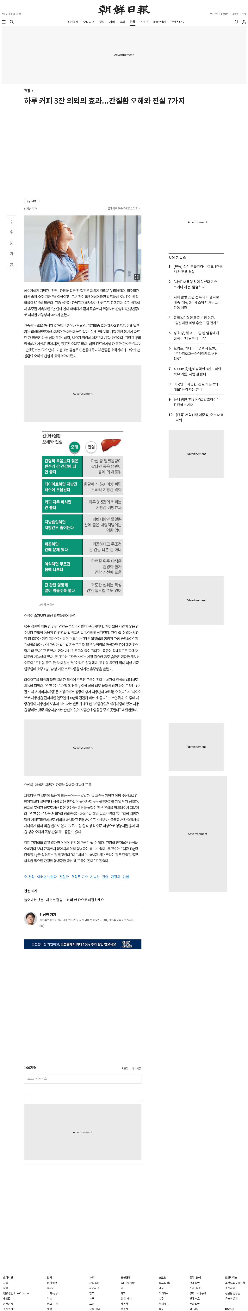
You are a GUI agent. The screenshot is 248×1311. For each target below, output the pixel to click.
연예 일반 (194, 1283)
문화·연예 (195, 1277)
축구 (161, 1298)
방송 (198, 1288)
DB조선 (229, 1309)
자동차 (124, 1304)
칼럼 (5, 1288)
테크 (123, 1288)
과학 (123, 1293)
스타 (191, 1288)
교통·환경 (94, 1309)
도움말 (125, 1068)
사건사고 (94, 1288)
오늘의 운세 (231, 1298)
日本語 (235, 13)
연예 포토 (194, 1298)
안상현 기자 (30, 208)
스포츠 (162, 1277)
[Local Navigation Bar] (4, 22)
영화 (196, 1309)
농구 (161, 1309)
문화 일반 (194, 1304)
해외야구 (163, 1293)
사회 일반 (94, 1283)
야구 (161, 1288)
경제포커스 (9, 1309)
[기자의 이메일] (42, 927)
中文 (244, 13)
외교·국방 (52, 1304)
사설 (5, 1283)
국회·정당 (52, 1293)
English (224, 13)
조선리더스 (231, 1277)
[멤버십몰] (82, 944)
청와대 (50, 1288)
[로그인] (244, 22)
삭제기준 (136, 1068)
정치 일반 (52, 1283)
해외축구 (163, 1304)
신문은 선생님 (232, 1293)
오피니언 (8, 1277)
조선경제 (125, 1277)
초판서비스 (231, 1288)
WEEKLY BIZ (128, 1283)
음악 (203, 1293)
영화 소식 (194, 1293)
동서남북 (8, 1304)
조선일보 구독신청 (235, 1283)
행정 (49, 1309)
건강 (27, 91)
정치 (49, 1277)
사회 (91, 1277)
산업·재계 (126, 1298)
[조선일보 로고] (124, 9)
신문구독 (214, 13)
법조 (91, 1293)
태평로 (6, 1298)
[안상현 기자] (30, 918)
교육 (91, 1298)
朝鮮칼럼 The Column (16, 1293)
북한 (49, 1298)
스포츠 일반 (165, 1283)
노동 (91, 1304)
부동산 (124, 1309)
